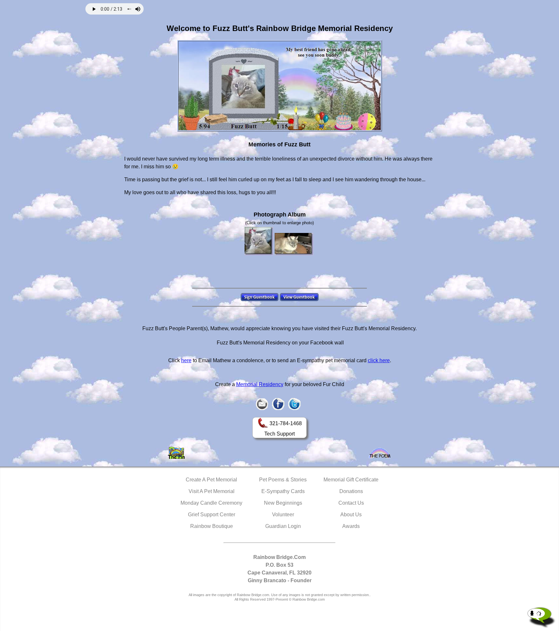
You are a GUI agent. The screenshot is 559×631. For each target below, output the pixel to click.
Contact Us (351, 503)
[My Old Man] (259, 241)
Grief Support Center (211, 514)
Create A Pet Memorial (211, 479)
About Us (351, 514)
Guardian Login (283, 526)
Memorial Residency (259, 384)
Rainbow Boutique (211, 526)
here (186, 360)
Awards (351, 526)
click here (379, 360)
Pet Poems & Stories (283, 479)
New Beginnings (283, 503)
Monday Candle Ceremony (211, 503)
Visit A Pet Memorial (212, 491)
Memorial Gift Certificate (350, 479)
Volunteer (283, 514)
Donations (351, 491)
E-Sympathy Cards (283, 491)
